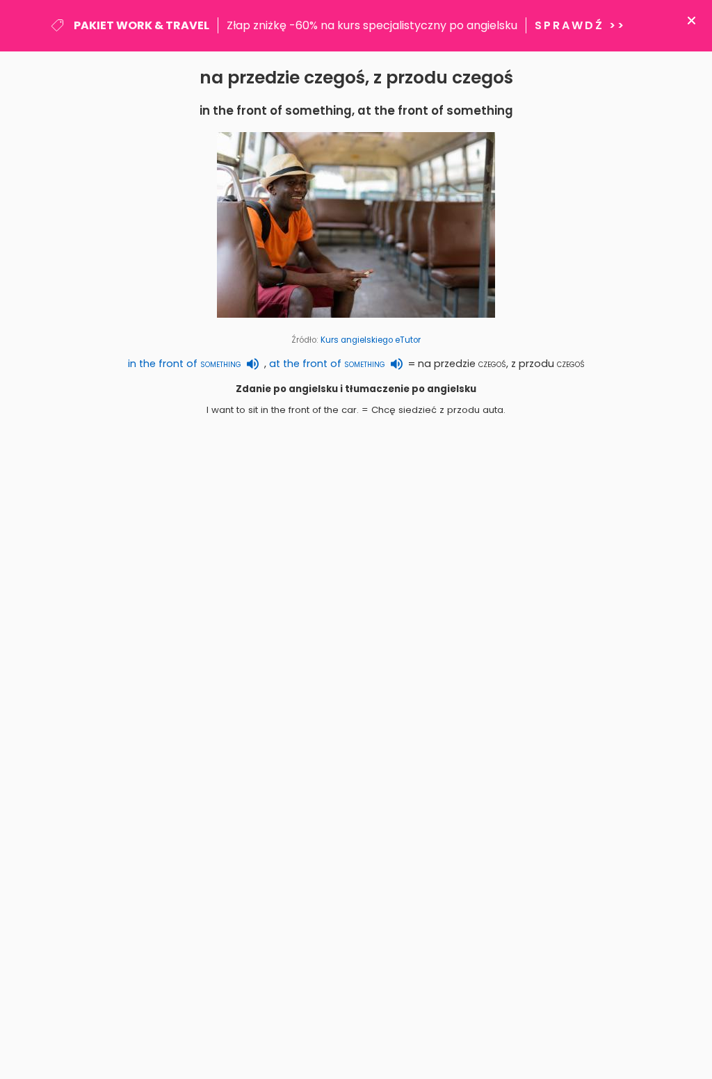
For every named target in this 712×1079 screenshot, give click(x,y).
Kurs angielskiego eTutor (371, 340)
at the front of (327, 364)
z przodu (548, 364)
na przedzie (462, 364)
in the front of (184, 364)
